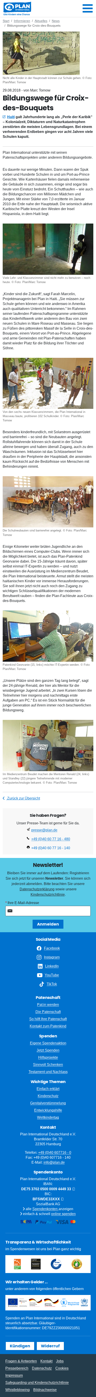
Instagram (52, 957)
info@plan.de (54, 1162)
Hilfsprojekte (48, 1057)
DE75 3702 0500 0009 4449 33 (46, 1189)
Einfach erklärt (48, 1089)
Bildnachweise (45, 1390)
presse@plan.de (44, 830)
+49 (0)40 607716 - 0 (54, 1152)
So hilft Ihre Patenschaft (48, 1019)
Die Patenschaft (48, 1012)
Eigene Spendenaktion (48, 1043)
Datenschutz (42, 1368)
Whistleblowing (17, 1390)
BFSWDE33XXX (47, 1199)
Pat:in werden (48, 1005)
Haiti (11, 117)
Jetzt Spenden (48, 1050)
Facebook (52, 948)
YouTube (52, 975)
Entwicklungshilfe (48, 1110)
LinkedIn (52, 966)
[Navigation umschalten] (87, 8)
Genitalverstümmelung (48, 1103)
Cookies (62, 1368)
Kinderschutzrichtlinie (48, 894)
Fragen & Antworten (21, 1361)
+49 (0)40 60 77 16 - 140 (50, 848)
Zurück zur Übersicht (23, 798)
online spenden (63, 1214)
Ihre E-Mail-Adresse (23, 903)
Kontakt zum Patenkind (48, 1026)
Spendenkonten (45, 1209)
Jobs (60, 1361)
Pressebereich (16, 1368)
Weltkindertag (48, 1117)
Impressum (14, 1375)
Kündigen (20, 1346)
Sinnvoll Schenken (48, 1064)
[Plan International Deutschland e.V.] (17, 8)
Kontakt (46, 1361)
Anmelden (48, 924)
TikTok (52, 984)
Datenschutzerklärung (37, 889)
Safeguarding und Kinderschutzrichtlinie (37, 1382)
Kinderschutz (48, 1096)
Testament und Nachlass (48, 1072)
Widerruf (50, 1346)
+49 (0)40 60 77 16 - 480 (50, 839)
